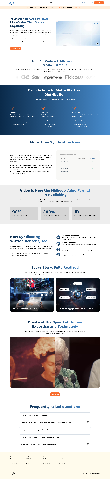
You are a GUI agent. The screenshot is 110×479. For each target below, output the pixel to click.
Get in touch (55, 394)
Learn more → (79, 7)
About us (29, 463)
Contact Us (14, 463)
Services (12, 458)
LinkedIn (61, 461)
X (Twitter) (62, 458)
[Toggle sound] (97, 43)
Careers (44, 458)
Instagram (62, 463)
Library (28, 458)
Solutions (13, 461)
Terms (44, 461)
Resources (29, 461)
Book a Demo (16, 48)
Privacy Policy (46, 463)
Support (45, 466)
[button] (61, 3)
